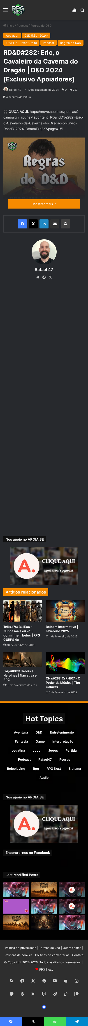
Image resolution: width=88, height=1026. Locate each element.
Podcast (22, 25)
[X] (33, 223)
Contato (77, 955)
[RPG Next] (18, 10)
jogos (53, 750)
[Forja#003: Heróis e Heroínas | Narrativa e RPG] (22, 659)
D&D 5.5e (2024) (36, 35)
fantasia (21, 741)
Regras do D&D (40, 25)
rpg (36, 768)
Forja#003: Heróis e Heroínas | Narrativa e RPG (20, 675)
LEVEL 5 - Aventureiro (21, 43)
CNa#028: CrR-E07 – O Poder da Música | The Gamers (63, 682)
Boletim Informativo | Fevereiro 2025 (62, 629)
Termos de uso (49, 948)
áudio (44, 777)
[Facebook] (22, 223)
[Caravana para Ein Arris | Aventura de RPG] (44, 889)
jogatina (18, 750)
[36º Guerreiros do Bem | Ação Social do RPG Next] (16, 906)
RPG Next (54, 768)
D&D (39, 732)
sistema (75, 768)
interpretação (62, 741)
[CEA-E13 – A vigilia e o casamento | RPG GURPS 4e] (16, 922)
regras (64, 759)
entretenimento (62, 732)
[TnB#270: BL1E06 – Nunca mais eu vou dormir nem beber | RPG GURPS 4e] (22, 611)
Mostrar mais (43, 204)
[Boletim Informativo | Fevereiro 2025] (65, 611)
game (40, 741)
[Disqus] (44, 348)
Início (10, 25)
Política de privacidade (20, 948)
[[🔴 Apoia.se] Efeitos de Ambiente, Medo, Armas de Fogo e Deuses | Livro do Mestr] (72, 889)
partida (71, 750)
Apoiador (12, 35)
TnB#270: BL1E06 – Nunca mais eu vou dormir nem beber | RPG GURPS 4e (21, 633)
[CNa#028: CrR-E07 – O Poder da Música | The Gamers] (65, 663)
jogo (37, 750)
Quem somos (72, 948)
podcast (24, 759)
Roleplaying (16, 768)
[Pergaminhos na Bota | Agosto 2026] (44, 922)
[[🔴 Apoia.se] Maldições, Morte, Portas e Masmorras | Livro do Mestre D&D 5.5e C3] (72, 906)
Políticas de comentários (52, 955)
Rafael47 (45, 759)
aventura (21, 732)
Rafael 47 (15, 89)
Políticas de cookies (18, 955)
